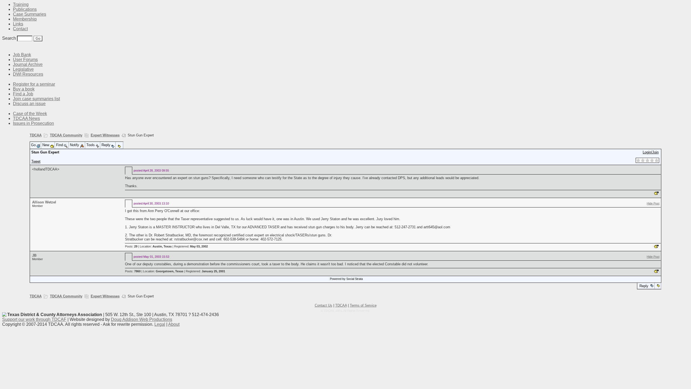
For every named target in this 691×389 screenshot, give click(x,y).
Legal (159, 324)
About (173, 324)
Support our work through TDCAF (34, 319)
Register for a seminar (34, 84)
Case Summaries (29, 14)
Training (21, 4)
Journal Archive (28, 64)
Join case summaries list (36, 98)
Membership (25, 19)
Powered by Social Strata (346, 278)
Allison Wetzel (44, 202)
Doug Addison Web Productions (141, 319)
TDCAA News (26, 118)
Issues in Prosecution (33, 123)
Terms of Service (363, 305)
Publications (25, 9)
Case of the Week (30, 113)
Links (18, 24)
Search (9, 38)
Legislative (23, 69)
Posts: (131, 246)
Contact (20, 28)
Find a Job (23, 94)
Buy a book (24, 89)
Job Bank (22, 54)
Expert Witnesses (105, 135)
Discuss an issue (29, 103)
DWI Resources (28, 74)
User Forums (25, 59)
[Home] (5, 46)
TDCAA (36, 135)
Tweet (35, 161)
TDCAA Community (66, 135)
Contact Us (323, 305)
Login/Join (651, 152)
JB (34, 255)
